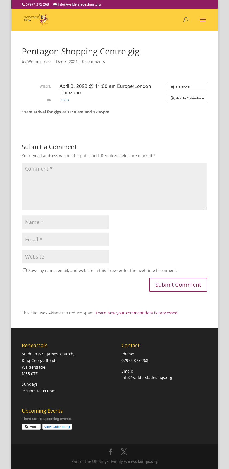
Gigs (65, 100)
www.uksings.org (141, 461)
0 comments (93, 61)
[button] (187, 98)
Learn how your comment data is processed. (137, 312)
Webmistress (39, 61)
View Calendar (56, 426)
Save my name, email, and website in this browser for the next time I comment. (102, 270)
